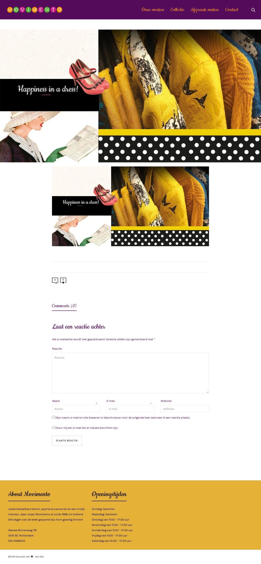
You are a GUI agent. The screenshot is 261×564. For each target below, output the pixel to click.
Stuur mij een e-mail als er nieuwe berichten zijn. (86, 428)
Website (166, 401)
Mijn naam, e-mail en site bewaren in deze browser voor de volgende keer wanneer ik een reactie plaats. (122, 417)
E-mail (110, 401)
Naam (56, 401)
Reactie (57, 348)
